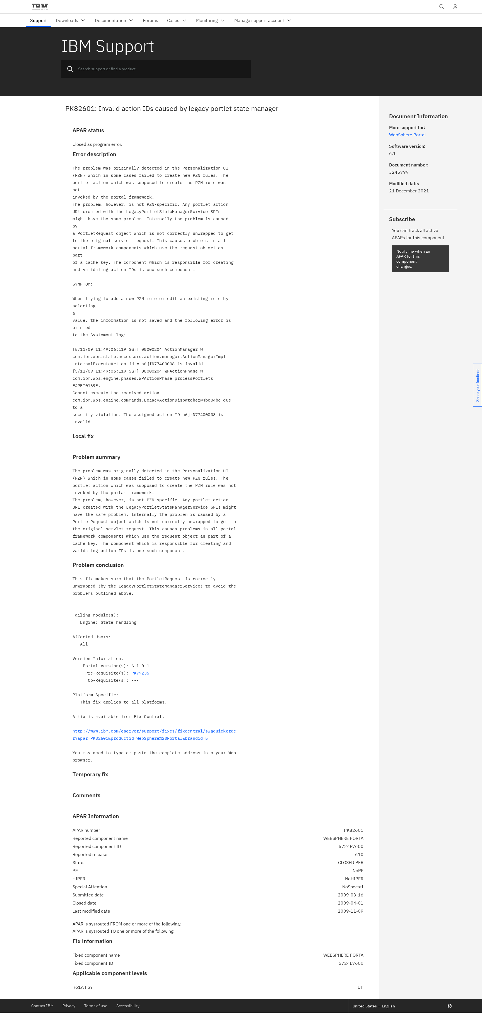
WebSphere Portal (407, 134)
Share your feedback (478, 385)
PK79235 (140, 673)
